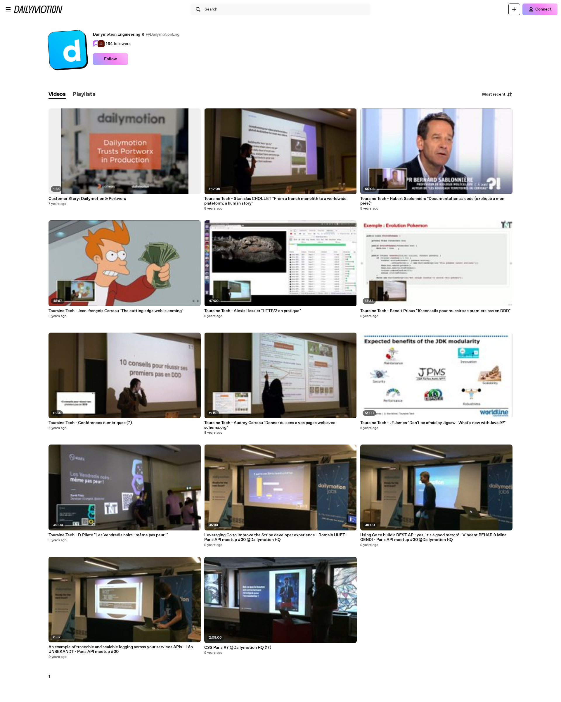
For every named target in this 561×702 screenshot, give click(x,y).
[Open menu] (8, 9)
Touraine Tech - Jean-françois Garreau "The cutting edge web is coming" (116, 311)
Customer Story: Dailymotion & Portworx (87, 198)
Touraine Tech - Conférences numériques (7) (90, 423)
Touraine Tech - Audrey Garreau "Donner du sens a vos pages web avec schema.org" (269, 425)
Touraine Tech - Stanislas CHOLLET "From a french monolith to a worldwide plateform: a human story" (275, 201)
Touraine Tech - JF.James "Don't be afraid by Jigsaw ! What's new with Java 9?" (432, 423)
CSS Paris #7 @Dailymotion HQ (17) (237, 647)
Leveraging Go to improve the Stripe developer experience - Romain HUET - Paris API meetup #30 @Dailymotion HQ (276, 537)
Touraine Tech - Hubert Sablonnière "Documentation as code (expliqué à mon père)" (432, 201)
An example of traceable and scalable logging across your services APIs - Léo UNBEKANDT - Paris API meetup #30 (121, 649)
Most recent (493, 94)
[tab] (57, 94)
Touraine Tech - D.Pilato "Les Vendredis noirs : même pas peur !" (108, 535)
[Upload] (514, 9)
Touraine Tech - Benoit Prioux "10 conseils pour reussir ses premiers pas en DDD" (435, 311)
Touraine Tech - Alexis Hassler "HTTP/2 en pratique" (252, 311)
